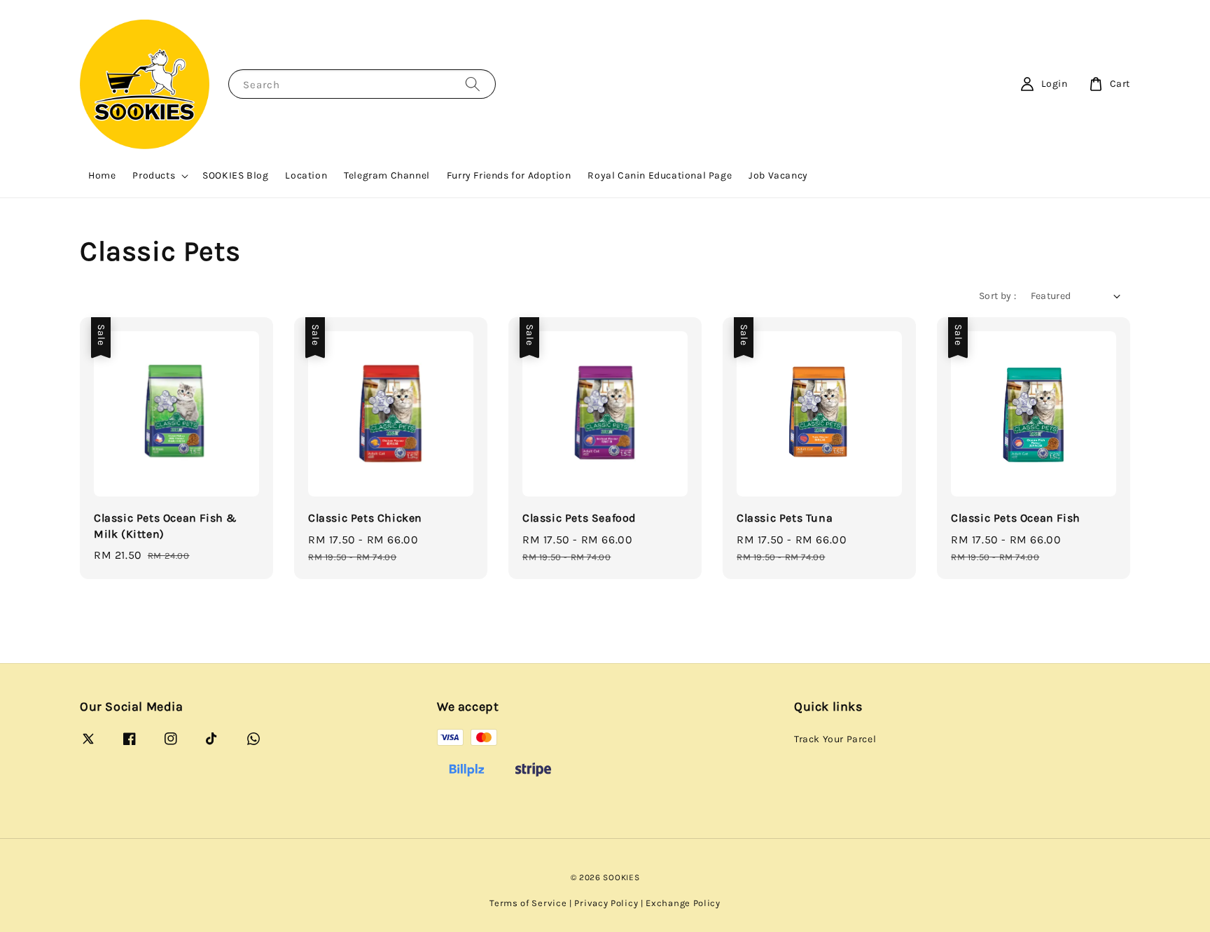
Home (102, 175)
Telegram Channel (387, 175)
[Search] (472, 83)
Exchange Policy (683, 903)
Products (153, 175)
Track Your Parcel (835, 739)
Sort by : (998, 296)
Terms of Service (527, 903)
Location (306, 175)
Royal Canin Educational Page (659, 175)
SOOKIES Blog (235, 175)
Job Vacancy (778, 175)
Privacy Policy (606, 903)
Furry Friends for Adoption (509, 175)
